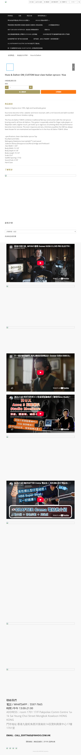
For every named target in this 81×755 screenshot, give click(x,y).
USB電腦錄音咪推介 (54, 25)
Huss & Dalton (35, 55)
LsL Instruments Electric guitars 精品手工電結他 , (24, 43)
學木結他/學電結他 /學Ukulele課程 (18, 20)
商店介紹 (29, 16)
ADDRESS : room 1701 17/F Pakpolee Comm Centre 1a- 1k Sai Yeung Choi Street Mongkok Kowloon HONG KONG (39, 715)
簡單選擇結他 (42, 16)
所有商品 (10, 16)
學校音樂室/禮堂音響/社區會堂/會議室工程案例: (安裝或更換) (25, 25)
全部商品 (11, 55)
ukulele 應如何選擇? (41, 20)
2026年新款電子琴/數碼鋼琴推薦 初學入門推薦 (56, 34)
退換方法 (47, 29)
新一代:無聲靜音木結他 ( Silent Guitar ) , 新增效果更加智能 (25, 48)
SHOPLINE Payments (43, 751)
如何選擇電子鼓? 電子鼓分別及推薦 (18, 39)
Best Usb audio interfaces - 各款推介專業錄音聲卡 (23, 29)
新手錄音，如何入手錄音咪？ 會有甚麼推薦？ (47, 39)
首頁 (20, 16)
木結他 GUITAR (22, 55)
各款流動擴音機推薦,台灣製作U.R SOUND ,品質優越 (22, 34)
